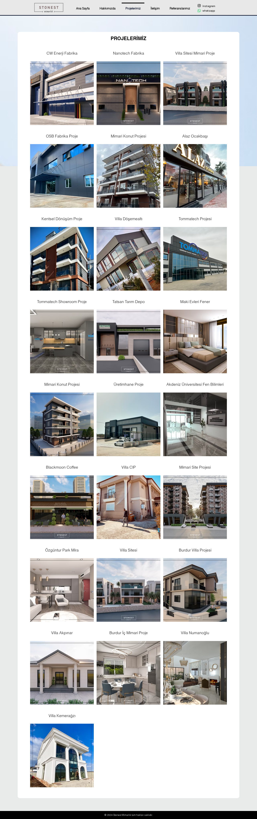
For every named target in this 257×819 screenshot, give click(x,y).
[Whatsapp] (199, 11)
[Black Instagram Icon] (199, 6)
